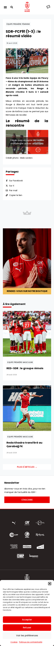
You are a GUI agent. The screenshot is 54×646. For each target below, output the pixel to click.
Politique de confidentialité (30, 642)
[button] (49, 583)
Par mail (13, 190)
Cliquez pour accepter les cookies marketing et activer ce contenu (27, 142)
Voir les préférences (27, 635)
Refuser (27, 627)
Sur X (11, 185)
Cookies (14, 642)
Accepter (27, 619)
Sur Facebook (16, 180)
